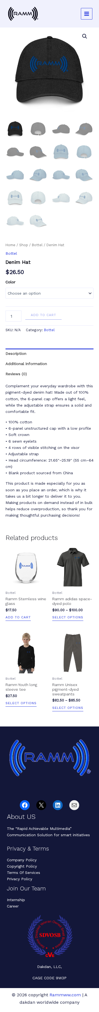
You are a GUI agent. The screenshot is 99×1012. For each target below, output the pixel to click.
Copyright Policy (22, 866)
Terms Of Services (23, 872)
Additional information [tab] (26, 363)
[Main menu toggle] (86, 14)
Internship (16, 900)
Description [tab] (16, 353)
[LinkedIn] (58, 805)
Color (10, 282)
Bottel (37, 245)
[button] (85, 36)
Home (10, 245)
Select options (67, 617)
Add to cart (43, 315)
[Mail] (74, 805)
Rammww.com (65, 994)
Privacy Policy (19, 879)
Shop (23, 245)
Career (13, 906)
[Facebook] (25, 805)
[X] (41, 805)
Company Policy (22, 860)
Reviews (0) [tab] (16, 374)
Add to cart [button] (18, 617)
